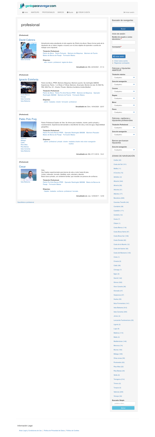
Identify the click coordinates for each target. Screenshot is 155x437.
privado (59, 141)
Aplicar (123, 408)
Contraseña (116, 47)
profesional (57, 62)
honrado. (75, 191)
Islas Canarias (25, 59)
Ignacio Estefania (28, 79)
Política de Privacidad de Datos (54, 430)
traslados (52, 102)
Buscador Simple (118, 400)
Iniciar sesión (119, 56)
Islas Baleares (25, 101)
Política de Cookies (72, 430)
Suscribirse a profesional (26, 202)
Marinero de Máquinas (75, 53)
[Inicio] (38, 6)
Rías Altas (24, 144)
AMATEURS (35, 12)
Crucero (115, 88)
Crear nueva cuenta (121, 61)
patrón (46, 102)
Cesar (22, 166)
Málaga (23, 140)
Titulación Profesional (120, 124)
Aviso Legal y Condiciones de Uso (30, 430)
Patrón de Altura (48, 53)
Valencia (23, 138)
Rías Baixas (25, 147)
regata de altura (67, 62)
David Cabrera (27, 40)
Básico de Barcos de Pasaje (52, 55)
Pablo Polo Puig (28, 119)
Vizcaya (23, 97)
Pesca (114, 109)
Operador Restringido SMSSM (75, 132)
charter (58, 102)
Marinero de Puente (91, 53)
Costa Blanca (25, 95)
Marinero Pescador (92, 132)
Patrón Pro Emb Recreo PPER (65, 93)
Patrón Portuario (60, 53)
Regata (114, 95)
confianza (60, 191)
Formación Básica (69, 55)
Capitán (46, 191)
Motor (114, 102)
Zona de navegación (119, 81)
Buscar (123, 29)
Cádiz (23, 142)
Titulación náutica (118, 74)
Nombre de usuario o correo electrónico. (122, 38)
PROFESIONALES (48, 12)
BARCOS (61, 12)
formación (65, 102)
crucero (50, 62)
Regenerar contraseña (121, 63)
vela (45, 62)
